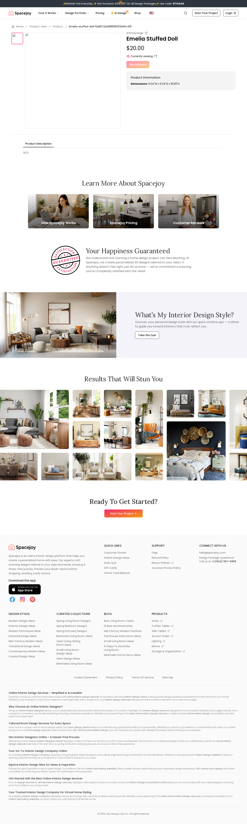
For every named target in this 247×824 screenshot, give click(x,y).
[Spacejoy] (20, 13)
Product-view (38, 26)
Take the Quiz (147, 335)
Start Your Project (206, 13)
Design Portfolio (75, 13)
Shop (137, 13)
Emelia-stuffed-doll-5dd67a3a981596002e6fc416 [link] (100, 26)
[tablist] (38, 143)
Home (20, 26)
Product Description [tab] (38, 143)
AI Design (120, 13)
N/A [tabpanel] (26, 153)
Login (228, 13)
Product (58, 26)
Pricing (100, 13)
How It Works (47, 13)
